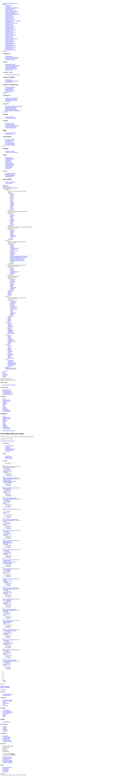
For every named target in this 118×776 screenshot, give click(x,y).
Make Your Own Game (7, 701)
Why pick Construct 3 (13, 98)
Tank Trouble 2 (6, 640)
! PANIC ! (5, 521)
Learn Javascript (6, 713)
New (4, 372)
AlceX (4, 573)
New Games (8, 390)
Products (4, 4)
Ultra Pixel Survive (6, 479)
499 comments (8, 528)
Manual (11, 56)
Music (4, 404)
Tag (3, 510)
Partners (4, 714)
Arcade (6, 344)
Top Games (11, 123)
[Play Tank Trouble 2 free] (3, 638)
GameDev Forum (6, 736)
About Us (5, 726)
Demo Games (8, 447)
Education (5, 92)
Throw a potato (6, 531)
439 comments (8, 557)
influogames (5, 582)
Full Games (7, 446)
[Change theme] (11, 369)
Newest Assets (13, 173)
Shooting (4, 407)
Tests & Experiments (9, 450)
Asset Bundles (12, 182)
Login (7, 185)
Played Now (5, 374)
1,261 (4, 679)
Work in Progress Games (10, 449)
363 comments (8, 506)
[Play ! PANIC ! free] (60, 519)
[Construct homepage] (10, 3)
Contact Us (7, 366)
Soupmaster (5, 534)
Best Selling (11, 174)
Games (10, 161)
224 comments (8, 585)
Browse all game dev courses (14, 74)
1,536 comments (8, 475)
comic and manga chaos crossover (9, 630)
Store (4, 145)
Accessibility (5, 770)
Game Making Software (7, 694)
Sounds (12, 164)
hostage (4, 665)
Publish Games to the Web (21, 257)
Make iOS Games (19, 259)
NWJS (12, 88)
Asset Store (7, 322)
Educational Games (7, 401)
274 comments (8, 547)
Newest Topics (13, 118)
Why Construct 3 (6, 710)
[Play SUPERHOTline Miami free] (3, 619)
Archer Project (6, 650)
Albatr (4, 623)
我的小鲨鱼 (5, 611)
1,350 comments (8, 495)
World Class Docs (13, 107)
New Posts (10, 134)
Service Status (5, 771)
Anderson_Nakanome (7, 482)
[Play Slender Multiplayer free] (3, 486)
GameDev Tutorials (7, 738)
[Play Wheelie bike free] (60, 587)
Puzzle (4, 406)
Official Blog (13, 132)
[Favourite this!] (8, 466)
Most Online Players (13, 126)
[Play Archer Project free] (3, 648)
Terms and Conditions (7, 767)
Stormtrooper (5, 543)
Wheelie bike (5, 590)
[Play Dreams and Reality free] (3, 567)
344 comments (8, 596)
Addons (10, 157)
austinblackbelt (6, 644)
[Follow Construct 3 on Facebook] (10, 143)
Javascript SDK (11, 90)
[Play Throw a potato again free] (3, 597)
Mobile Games (8, 457)
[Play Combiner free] (3, 577)
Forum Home (11, 116)
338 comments (8, 647)
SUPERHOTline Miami (7, 621)
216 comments (8, 606)
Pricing (4, 702)
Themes (10, 166)
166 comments (8, 657)
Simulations (5, 408)
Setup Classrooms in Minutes (16, 106)
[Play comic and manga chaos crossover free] (3, 628)
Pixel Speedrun (6, 500)
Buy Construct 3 (11, 151)
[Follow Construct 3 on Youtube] (9, 140)
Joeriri (4, 513)
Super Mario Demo (6, 560)
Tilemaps (10, 167)
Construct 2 (13, 276)
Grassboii (5, 492)
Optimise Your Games (20, 260)
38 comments (8, 618)
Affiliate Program (6, 721)
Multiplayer (5, 403)
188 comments (8, 627)
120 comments (8, 637)
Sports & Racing (6, 410)
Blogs (6, 359)
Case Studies (5, 705)
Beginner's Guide (11, 64)
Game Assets (5, 735)
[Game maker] (10, 187)
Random (4, 376)
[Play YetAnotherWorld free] (60, 659)
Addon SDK (12, 59)
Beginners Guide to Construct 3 (22, 256)
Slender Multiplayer (7, 488)
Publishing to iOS (12, 67)
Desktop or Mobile (9, 458)
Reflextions (5, 554)
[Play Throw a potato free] (3, 529)
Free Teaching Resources (8, 712)
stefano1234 (5, 593)
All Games (7, 451)
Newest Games (11, 124)
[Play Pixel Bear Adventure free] (3, 539)
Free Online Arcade (7, 740)
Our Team (5, 727)
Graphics (11, 163)
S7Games (5, 654)
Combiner (5, 579)
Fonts (9, 160)
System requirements (14, 57)
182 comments (8, 576)
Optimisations (14, 68)
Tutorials (10, 82)
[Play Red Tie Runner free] (3, 548)
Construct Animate (17, 211)
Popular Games (9, 391)
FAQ (9, 101)
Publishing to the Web (15, 65)
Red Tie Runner (6, 550)
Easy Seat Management (7, 711)
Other (4, 405)
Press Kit (4, 728)
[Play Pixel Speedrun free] (60, 497)
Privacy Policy (6, 768)
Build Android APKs (14, 66)
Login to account (12, 368)
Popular (4, 373)
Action (4, 398)
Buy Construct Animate (12, 152)
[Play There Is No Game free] (3, 465)
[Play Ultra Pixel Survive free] (60, 477)
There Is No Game (6, 468)
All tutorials (10, 69)
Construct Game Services (20, 227)
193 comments (8, 485)
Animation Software (7, 695)
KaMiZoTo (5, 472)
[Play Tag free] (3, 508)
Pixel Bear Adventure (7, 541)
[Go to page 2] (4, 680)
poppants (4, 524)
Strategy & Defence (7, 411)
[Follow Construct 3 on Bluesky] (9, 142)
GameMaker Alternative (7, 700)
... (3, 678)
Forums (7, 334)
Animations (12, 158)
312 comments (8, 516)
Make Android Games (20, 258)
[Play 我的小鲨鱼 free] (60, 609)
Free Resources (14, 99)
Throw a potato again (7, 600)
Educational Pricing (12, 108)
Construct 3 (17, 191)
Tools (9, 168)
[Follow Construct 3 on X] (8, 141)
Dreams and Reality (7, 569)
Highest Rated (12, 175)
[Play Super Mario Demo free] (3, 558)
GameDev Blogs (6, 739)
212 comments (8, 566)
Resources (5, 50)
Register (4, 185)
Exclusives (10, 176)
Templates (11, 165)
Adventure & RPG (6, 400)
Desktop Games (8, 456)
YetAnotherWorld (6, 662)
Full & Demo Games (9, 445)
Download (13, 87)
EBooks (10, 159)
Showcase (5, 375)
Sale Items (10, 183)
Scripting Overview (13, 58)
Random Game (10, 394)
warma (4, 614)
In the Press (5, 729)
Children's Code (6, 769)
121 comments (8, 668)
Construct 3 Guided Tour (10, 384)
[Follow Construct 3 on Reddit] (9, 139)
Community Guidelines (7, 741)
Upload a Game (12, 127)
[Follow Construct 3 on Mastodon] (10, 144)
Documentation (6, 703)
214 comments (8, 538)
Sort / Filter (2, 440)
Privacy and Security (14, 100)
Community (5, 111)
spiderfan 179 (5, 634)
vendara (4, 503)
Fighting (4, 402)
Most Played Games (15, 125)
